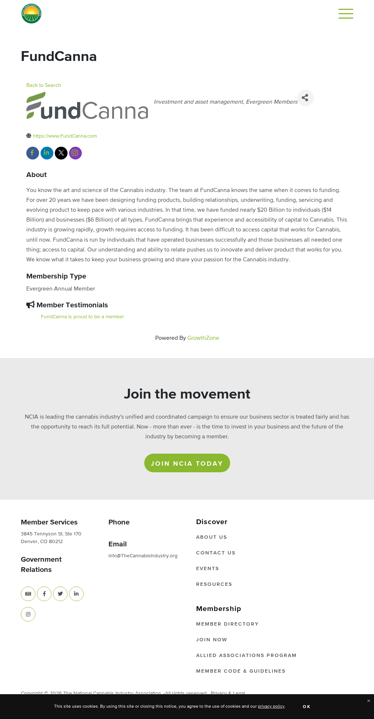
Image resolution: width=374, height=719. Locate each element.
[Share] (305, 98)
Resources (214, 584)
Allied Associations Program (246, 655)
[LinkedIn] (76, 594)
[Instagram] (28, 614)
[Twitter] (60, 594)
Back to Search (43, 85)
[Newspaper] (28, 594)
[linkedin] (47, 153)
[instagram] (75, 153)
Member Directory (227, 624)
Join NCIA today (187, 464)
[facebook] (32, 153)
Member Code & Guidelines (241, 671)
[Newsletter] (28, 594)
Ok (307, 707)
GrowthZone (203, 338)
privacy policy (271, 706)
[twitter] (61, 153)
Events (207, 568)
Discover (212, 522)
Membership (218, 608)
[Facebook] (44, 594)
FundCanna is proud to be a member (82, 316)
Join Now (212, 639)
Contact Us (216, 552)
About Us (211, 537)
